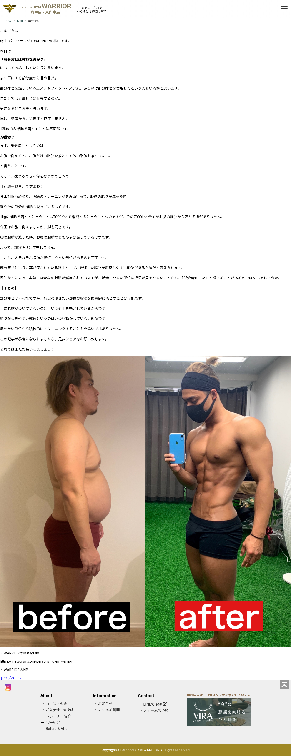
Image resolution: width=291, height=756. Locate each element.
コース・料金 (56, 704)
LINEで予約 (152, 704)
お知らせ (105, 704)
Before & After (57, 728)
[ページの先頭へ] (284, 684)
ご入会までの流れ (60, 710)
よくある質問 (109, 710)
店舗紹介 (53, 722)
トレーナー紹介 (58, 716)
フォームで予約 (156, 710)
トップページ (11, 678)
